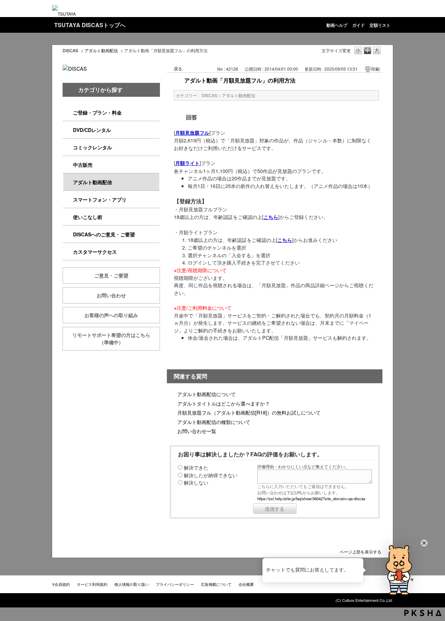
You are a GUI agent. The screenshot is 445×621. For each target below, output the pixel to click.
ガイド (358, 25)
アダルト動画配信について (206, 394)
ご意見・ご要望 (111, 275)
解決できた (196, 467)
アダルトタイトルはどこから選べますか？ (223, 403)
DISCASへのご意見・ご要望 (104, 234)
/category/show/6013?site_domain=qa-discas (68, 164)
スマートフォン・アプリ (100, 199)
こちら (271, 216)
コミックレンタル (92, 147)
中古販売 (82, 164)
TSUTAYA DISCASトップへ (90, 25)
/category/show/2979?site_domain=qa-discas (68, 112)
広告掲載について (216, 584)
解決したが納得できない (210, 475)
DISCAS (70, 50)
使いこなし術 (87, 216)
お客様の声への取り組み (111, 315)
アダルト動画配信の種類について (213, 421)
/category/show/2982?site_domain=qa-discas (68, 199)
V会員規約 (61, 584)
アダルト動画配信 (101, 50)
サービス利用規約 (92, 584)
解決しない (196, 482)
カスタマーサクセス (95, 251)
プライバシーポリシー (175, 584)
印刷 (375, 69)
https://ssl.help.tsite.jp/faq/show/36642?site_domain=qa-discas (311, 498)
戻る (178, 68)
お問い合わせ (111, 295)
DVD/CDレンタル (92, 129)
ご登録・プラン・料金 (97, 112)
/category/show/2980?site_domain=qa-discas (68, 130)
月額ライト (187, 162)
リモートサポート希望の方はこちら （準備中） (116, 338)
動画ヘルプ (336, 25)
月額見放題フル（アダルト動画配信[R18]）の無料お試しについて (249, 412)
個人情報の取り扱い (131, 584)
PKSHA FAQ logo (423, 613)
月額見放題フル (192, 132)
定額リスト (380, 25)
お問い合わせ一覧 (196, 430)
